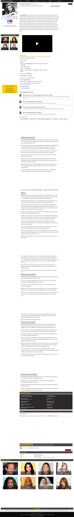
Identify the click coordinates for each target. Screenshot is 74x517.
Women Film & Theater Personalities (35, 189)
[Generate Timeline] (26, 445)
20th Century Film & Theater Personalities (48, 510)
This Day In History (23, 514)
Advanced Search (55, 6)
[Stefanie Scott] (14, 46)
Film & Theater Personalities (9, 25)
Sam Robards (36, 70)
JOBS (53, 514)
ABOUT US (50, 514)
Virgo (16, 17)
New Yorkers (27, 88)
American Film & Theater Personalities (50, 189)
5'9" (24, 78)
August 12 (26, 79)
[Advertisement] (38, 11)
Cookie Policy (34, 514)
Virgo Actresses (55, 118)
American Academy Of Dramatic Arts (44, 118)
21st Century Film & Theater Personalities (61, 510)
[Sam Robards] (5, 40)
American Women (32, 118)
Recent (41, 513)
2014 (29, 79)
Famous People (34, 515)
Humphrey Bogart (29, 63)
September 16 (9, 17)
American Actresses (63, 118)
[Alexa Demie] (14, 40)
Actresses (9, 23)
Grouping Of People (35, 513)
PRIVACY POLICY (40, 514)
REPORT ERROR (68, 450)
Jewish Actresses (23, 75)
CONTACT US (46, 514)
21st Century (12, 510)
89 (25, 60)
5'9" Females (31, 78)
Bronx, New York (25, 86)
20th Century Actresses (29, 510)
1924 (13, 17)
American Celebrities (24, 118)
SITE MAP (29, 514)
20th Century (8, 510)
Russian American (27, 83)
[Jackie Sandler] (5, 46)
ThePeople (7, 1)
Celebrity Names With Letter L (20, 510)
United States (28, 73)
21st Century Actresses (37, 510)
